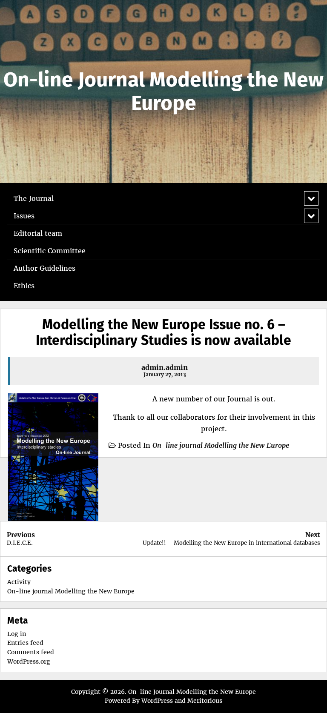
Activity (19, 582)
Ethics (24, 285)
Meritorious (204, 700)
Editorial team (38, 233)
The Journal (34, 198)
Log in (16, 634)
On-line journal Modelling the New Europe (220, 445)
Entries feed (25, 643)
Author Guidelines (44, 268)
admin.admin (164, 367)
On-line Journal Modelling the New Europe (163, 91)
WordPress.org (28, 661)
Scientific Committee (50, 250)
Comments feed (30, 652)
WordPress (157, 700)
